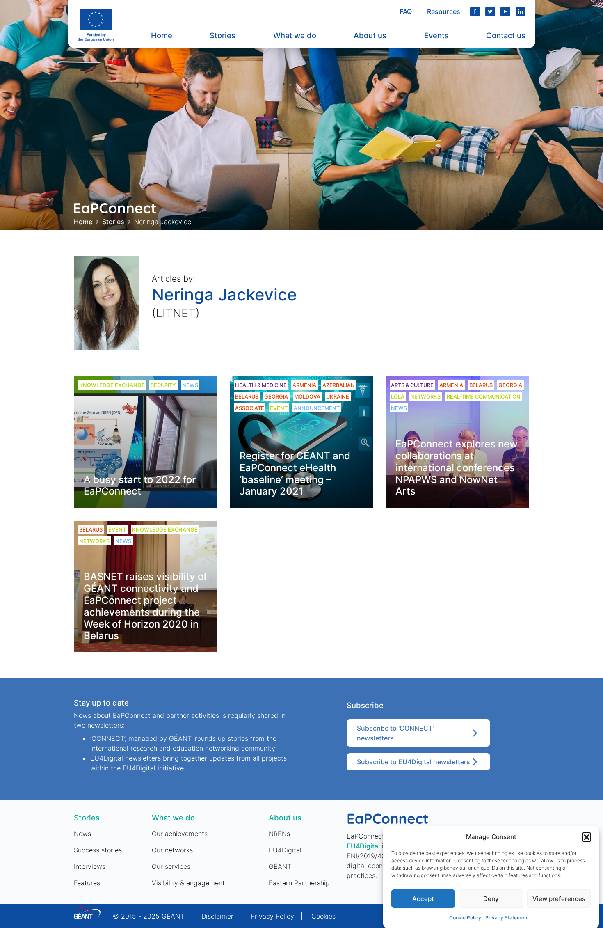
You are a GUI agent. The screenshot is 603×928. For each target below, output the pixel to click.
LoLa (397, 397)
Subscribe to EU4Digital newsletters (413, 762)
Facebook (475, 11)
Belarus (246, 397)
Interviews (89, 866)
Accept (423, 899)
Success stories (98, 850)
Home (161, 35)
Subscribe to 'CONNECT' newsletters (395, 733)
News (190, 385)
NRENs (279, 833)
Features (87, 883)
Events (436, 35)
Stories (222, 35)
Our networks (172, 850)
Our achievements (180, 833)
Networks (425, 397)
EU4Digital (285, 850)
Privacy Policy (272, 916)
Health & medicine (261, 385)
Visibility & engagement (188, 883)
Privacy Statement (507, 917)
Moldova (307, 397)
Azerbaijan (338, 385)
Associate (249, 408)
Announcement (317, 408)
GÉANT (280, 866)
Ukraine (337, 397)
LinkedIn (520, 11)
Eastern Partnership (299, 883)
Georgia (276, 397)
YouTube (505, 11)
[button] (586, 837)
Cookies (323, 916)
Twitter (490, 11)
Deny (491, 899)
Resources (443, 11)
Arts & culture (412, 385)
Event (279, 408)
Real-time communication (484, 397)
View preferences (558, 899)
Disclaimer (217, 916)
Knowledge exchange (112, 385)
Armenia (304, 385)
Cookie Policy (465, 917)
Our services (171, 866)
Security (163, 385)
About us (370, 35)
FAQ (406, 11)
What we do (294, 35)
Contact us (505, 35)
